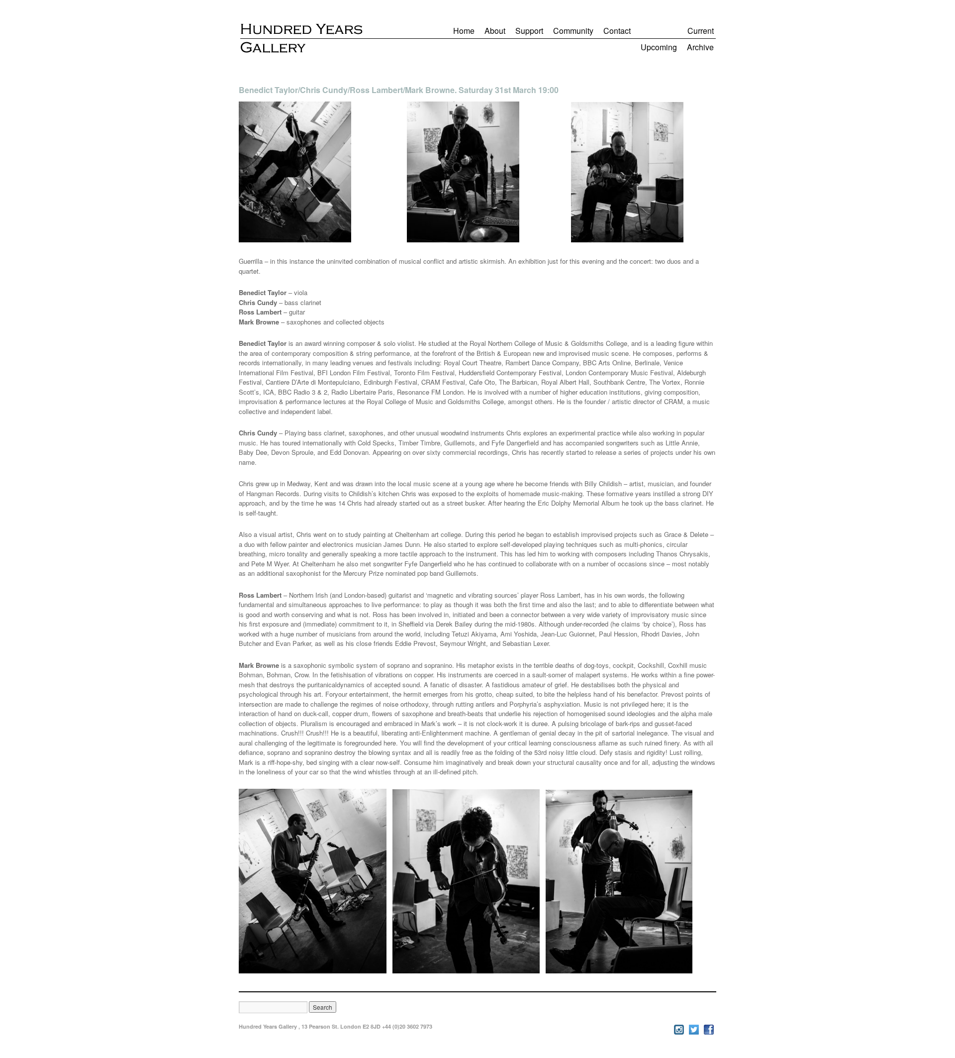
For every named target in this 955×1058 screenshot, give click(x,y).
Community (573, 30)
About (494, 30)
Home (464, 30)
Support (529, 30)
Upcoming (659, 47)
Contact (617, 30)
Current (700, 30)
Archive (700, 47)
